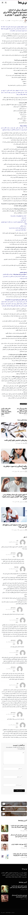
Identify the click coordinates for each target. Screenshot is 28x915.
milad (24, 443)
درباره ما (13, 912)
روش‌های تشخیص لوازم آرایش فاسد (15, 440)
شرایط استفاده (15, 877)
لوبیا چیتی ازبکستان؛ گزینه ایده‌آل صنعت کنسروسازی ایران (19, 836)
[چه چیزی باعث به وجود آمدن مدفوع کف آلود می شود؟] (14, 514)
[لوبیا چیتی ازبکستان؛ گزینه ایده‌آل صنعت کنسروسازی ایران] (4, 837)
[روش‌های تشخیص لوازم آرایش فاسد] (14, 430)
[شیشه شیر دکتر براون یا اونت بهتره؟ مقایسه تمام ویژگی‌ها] (4, 856)
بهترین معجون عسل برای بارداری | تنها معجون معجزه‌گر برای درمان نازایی (19, 827)
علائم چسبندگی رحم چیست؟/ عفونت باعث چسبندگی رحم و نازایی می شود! (22, 411)
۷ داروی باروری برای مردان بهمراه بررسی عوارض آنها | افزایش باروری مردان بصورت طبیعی (14, 496)
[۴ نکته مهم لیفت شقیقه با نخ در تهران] (4, 847)
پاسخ (17, 544)
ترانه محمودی (22, 471)
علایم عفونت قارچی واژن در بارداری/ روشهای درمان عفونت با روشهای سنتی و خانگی (6, 412)
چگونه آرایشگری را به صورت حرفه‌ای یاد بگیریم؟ (15, 467)
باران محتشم (21, 20)
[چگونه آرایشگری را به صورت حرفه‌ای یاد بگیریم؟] (14, 456)
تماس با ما (3, 912)
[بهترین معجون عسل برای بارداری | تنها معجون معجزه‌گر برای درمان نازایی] (4, 828)
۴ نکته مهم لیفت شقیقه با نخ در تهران (19, 845)
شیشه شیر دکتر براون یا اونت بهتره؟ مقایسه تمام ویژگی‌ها (20, 854)
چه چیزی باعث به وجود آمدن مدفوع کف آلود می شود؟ (14, 526)
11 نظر (7, 20)
